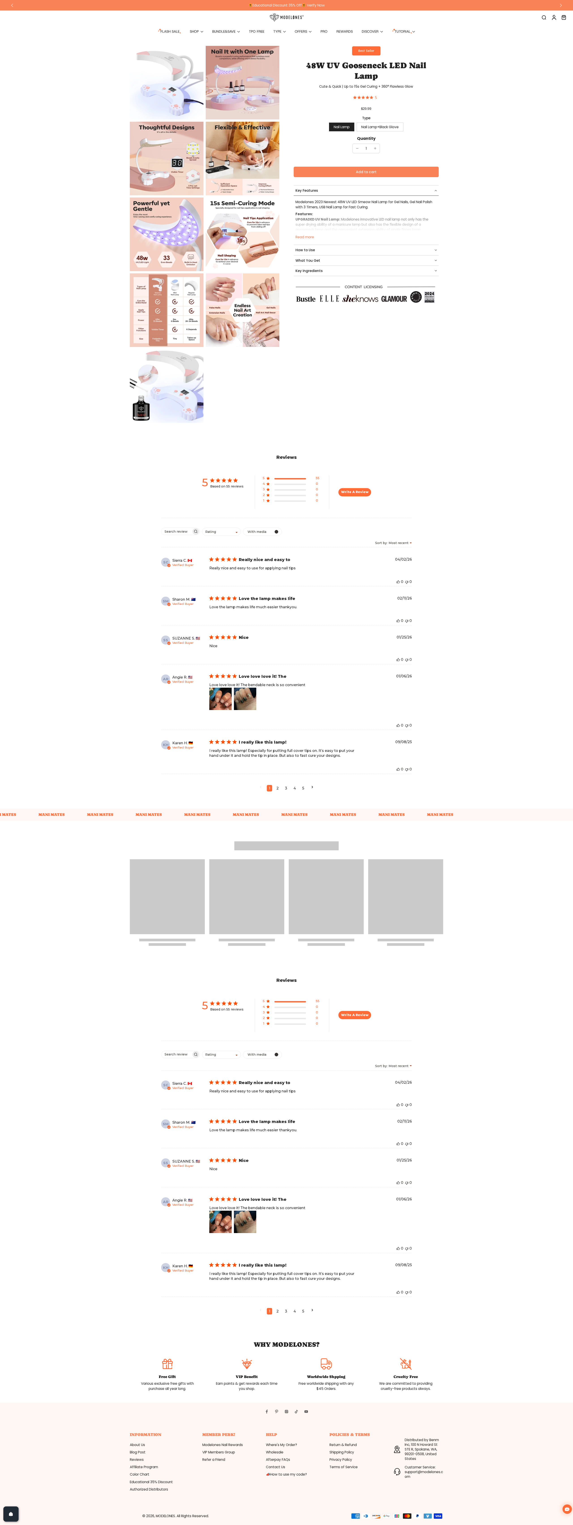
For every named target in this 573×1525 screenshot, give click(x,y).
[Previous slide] (12, 5)
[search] (544, 17)
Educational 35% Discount (151, 1482)
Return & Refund (343, 1444)
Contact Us (275, 1467)
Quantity (366, 138)
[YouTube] (306, 1412)
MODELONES (165, 1516)
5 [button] (303, 788)
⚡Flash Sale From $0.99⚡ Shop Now (286, 5)
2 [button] (277, 788)
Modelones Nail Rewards (222, 1444)
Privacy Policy (340, 1459)
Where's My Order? (281, 1444)
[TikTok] (296, 1412)
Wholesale (274, 1452)
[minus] (357, 148)
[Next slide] (561, 5)
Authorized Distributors (149, 1489)
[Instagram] (286, 1412)
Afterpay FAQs (278, 1459)
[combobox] (221, 532)
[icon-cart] (564, 17)
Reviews (137, 1459)
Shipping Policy (341, 1452)
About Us (137, 1444)
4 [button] (294, 788)
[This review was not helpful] (406, 582)
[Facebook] (267, 1412)
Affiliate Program (144, 1467)
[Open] (11, 1514)
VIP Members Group (218, 1452)
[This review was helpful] (398, 582)
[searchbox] (176, 531)
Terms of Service (343, 1467)
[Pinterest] (277, 1412)
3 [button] (286, 788)
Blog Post (137, 1452)
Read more (304, 237)
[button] (366, 172)
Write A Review (354, 492)
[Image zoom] (166, 82)
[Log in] (554, 17)
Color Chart (139, 1474)
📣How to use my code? (286, 1474)
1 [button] (269, 788)
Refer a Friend (213, 1459)
